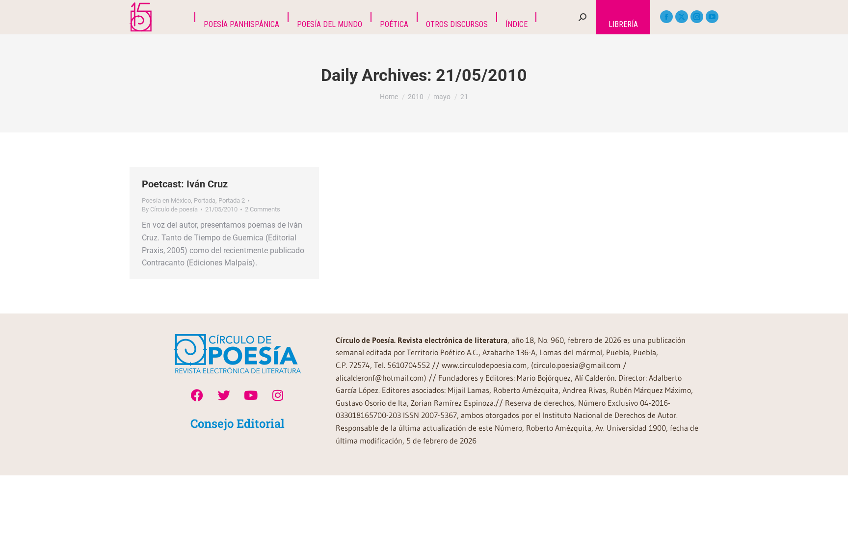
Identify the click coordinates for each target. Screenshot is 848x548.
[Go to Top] (833, 533)
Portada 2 (231, 200)
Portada (204, 200)
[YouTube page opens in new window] (712, 16)
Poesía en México (166, 200)
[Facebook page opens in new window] (666, 16)
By (170, 209)
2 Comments (262, 209)
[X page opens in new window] (681, 16)
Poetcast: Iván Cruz (185, 184)
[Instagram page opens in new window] (696, 16)
